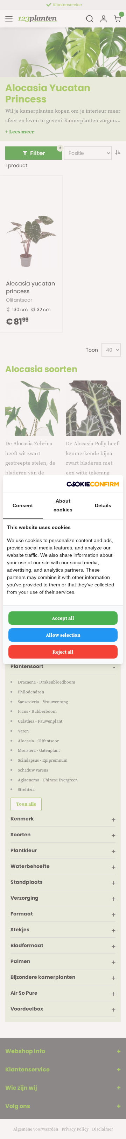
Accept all (63, 618)
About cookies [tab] (63, 505)
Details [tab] (103, 505)
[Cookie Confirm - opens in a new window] (92, 483)
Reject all (63, 651)
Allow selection (63, 634)
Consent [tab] (23, 505)
